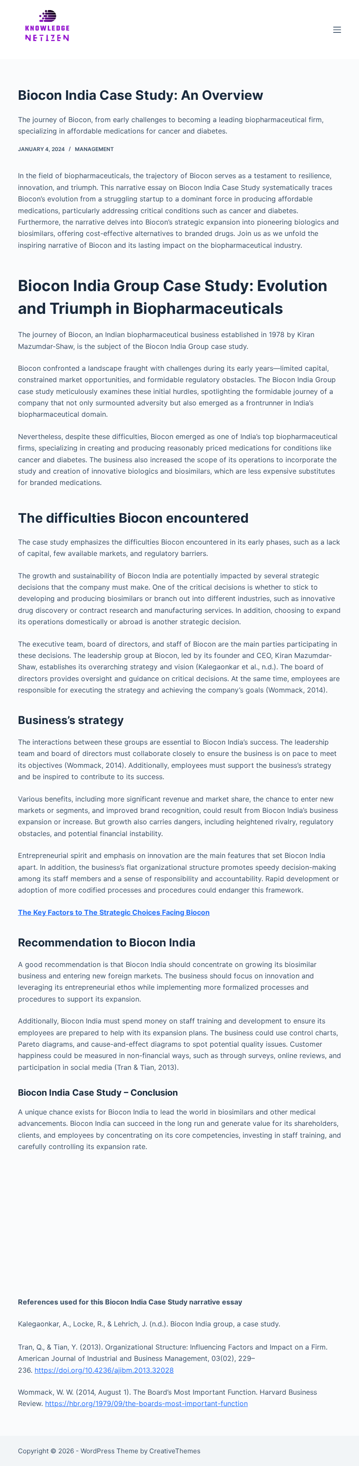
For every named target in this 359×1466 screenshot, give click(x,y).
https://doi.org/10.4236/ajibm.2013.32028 (104, 1370)
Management (94, 149)
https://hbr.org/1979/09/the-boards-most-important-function (146, 1403)
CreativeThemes (175, 1451)
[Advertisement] (179, 1224)
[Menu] (337, 30)
